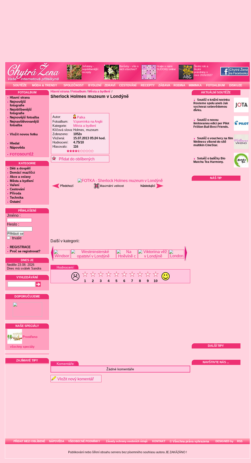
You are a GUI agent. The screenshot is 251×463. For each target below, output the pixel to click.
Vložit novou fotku (24, 134)
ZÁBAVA (164, 85)
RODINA (179, 85)
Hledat (14, 143)
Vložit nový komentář (75, 379)
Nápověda (17, 147)
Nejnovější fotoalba (24, 117)
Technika (16, 197)
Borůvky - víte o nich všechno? (128, 68)
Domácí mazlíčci (22, 172)
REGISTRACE (20, 247)
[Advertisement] (120, 203)
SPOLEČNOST (73, 85)
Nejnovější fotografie (16, 103)
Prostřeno (30, 337)
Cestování (17, 189)
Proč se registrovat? (25, 251)
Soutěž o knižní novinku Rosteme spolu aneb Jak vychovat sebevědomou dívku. (211, 105)
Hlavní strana (20, 97)
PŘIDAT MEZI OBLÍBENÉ (29, 441)
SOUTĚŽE (20, 85)
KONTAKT (158, 441)
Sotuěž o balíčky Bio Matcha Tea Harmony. (209, 160)
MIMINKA (195, 85)
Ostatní (15, 202)
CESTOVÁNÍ (127, 85)
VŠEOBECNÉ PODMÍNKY (84, 441)
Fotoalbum (78, 91)
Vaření (14, 185)
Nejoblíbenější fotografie (19, 111)
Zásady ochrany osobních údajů (127, 441)
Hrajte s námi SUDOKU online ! (166, 69)
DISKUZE (235, 85)
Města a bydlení (22, 181)
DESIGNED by (224, 441)
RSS (239, 441)
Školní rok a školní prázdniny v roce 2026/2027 (203, 71)
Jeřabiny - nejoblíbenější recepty (90, 69)
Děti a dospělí (20, 168)
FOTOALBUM (215, 85)
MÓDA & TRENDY (44, 85)
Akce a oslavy (20, 177)
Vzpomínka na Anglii (87, 121)
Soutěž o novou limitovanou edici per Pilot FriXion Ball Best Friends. (211, 123)
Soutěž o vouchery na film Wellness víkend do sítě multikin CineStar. (213, 142)
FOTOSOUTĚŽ (22, 154)
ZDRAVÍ (109, 85)
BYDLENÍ (94, 85)
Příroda (15, 193)
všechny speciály (22, 346)
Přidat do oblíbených (75, 159)
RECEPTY (148, 85)
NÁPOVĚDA (56, 441)
